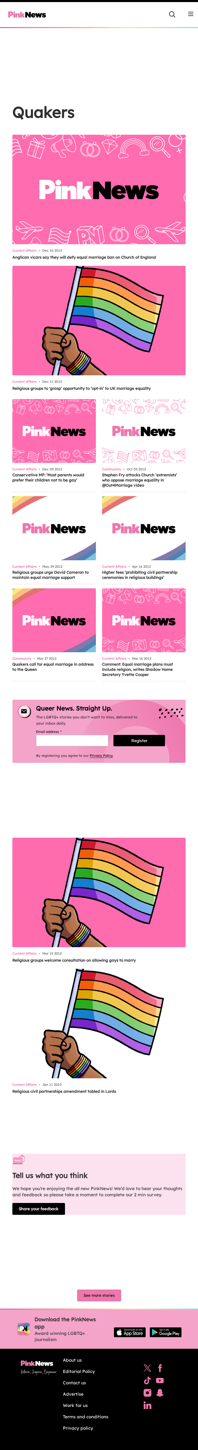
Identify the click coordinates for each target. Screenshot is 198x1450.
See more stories (99, 1295)
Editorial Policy (79, 1371)
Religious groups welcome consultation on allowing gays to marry (74, 960)
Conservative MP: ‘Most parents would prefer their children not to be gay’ (48, 477)
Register (139, 740)
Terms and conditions (85, 1416)
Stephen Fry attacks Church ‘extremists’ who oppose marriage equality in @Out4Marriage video (139, 480)
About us (72, 1360)
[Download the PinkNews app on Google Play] (166, 1332)
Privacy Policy (101, 755)
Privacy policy (78, 1428)
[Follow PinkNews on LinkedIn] (147, 1406)
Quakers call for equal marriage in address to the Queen (53, 667)
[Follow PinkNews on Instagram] (147, 1394)
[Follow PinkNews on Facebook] (160, 1369)
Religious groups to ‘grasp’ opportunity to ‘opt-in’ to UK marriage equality (81, 388)
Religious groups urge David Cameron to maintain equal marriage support (50, 575)
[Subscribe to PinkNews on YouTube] (160, 1382)
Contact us (74, 1382)
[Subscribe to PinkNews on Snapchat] (160, 1394)
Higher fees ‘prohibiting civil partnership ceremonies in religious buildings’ (139, 575)
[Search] (172, 14)
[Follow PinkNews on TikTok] (147, 1382)
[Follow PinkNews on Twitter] (147, 1369)
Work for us (75, 1405)
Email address (55, 732)
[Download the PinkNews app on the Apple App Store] (130, 1332)
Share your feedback (39, 1208)
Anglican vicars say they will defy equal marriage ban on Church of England (84, 257)
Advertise (73, 1394)
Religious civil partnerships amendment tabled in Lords (64, 1091)
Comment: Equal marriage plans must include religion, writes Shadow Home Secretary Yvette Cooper (137, 669)
